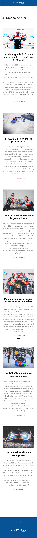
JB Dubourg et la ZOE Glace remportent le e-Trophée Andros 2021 (18, 57)
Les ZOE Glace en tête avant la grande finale (18, 217)
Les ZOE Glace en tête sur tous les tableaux (18, 375)
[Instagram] (21, 522)
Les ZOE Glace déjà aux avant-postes (18, 454)
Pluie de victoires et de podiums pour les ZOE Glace (18, 300)
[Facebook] (17, 522)
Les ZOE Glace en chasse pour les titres (18, 140)
